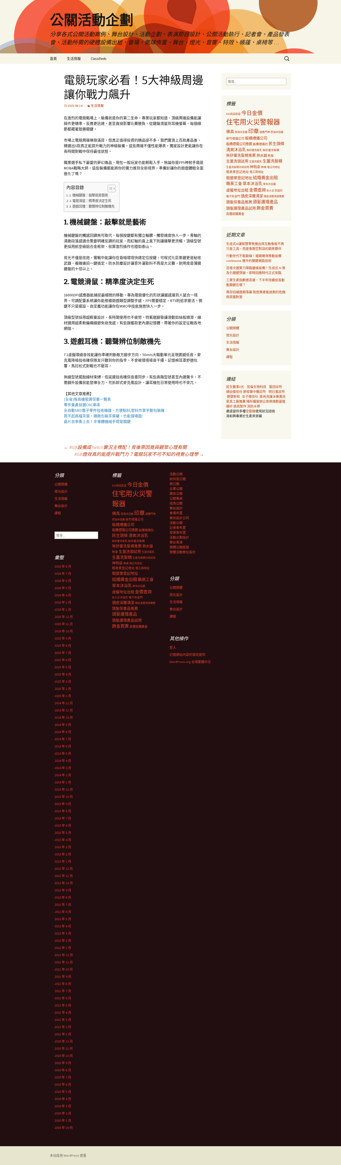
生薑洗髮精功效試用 (237, 167)
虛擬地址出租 (237, 190)
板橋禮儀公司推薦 (239, 144)
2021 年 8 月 (63, 984)
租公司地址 (273, 167)
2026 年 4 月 (63, 595)
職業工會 (234, 183)
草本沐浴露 (269, 184)
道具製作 (240, 406)
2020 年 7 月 (63, 1077)
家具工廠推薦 (236, 401)
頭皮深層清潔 (252, 196)
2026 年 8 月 (63, 566)
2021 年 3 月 (63, 1020)
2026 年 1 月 (63, 609)
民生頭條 (276, 143)
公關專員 (176, 498)
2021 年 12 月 (64, 955)
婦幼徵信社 (234, 391)
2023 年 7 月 (63, 818)
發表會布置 (178, 532)
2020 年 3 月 (63, 1106)
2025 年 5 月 (63, 667)
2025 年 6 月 (63, 660)
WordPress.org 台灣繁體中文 (190, 662)
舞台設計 (232, 349)
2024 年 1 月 (63, 782)
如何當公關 (178, 479)
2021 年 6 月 (63, 998)
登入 (173, 647)
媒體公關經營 (179, 547)
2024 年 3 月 (63, 768)
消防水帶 (253, 406)
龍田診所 (275, 387)
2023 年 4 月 (63, 840)
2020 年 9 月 (63, 1063)
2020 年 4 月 (63, 1099)
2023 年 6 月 (63, 825)
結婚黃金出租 (265, 177)
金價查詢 (257, 190)
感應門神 (265, 132)
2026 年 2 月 (63, 602)
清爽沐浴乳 (236, 149)
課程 (229, 357)
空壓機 (250, 411)
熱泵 (271, 155)
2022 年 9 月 (63, 890)
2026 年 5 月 (63, 588)
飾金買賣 (265, 208)
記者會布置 (178, 528)
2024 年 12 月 (64, 703)
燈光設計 (232, 335)
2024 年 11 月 (64, 710)
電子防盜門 (233, 196)
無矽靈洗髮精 (271, 150)
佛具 (230, 131)
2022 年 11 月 (64, 876)
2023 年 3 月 (63, 847)
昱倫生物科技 (256, 387)
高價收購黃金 (235, 214)
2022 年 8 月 (63, 897)
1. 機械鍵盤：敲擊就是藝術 (88, 195)
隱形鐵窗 (252, 401)
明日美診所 (276, 391)
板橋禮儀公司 (256, 138)
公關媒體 (232, 328)
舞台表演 (176, 542)
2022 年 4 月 (63, 926)
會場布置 (176, 513)
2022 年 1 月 (63, 948)
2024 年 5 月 (63, 753)
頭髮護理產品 (265, 201)
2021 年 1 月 (63, 1034)
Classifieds (98, 58)
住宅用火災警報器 (253, 122)
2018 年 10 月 (64, 1128)
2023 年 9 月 (63, 804)
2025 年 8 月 (63, 645)
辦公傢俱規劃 (269, 401)
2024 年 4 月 (63, 761)
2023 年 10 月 (64, 797)
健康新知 (233, 396)
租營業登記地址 (239, 177)
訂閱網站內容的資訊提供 (187, 654)
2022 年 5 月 (63, 919)
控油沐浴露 (276, 132)
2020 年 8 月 (63, 1070)
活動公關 (176, 474)
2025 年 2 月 (63, 689)
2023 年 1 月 (63, 861)
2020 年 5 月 (63, 1092)
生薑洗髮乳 (255, 161)
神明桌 (255, 167)
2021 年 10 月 (64, 969)
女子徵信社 (250, 396)
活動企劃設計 (179, 537)
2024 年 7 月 (63, 739)
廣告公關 (176, 493)
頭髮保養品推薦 (239, 202)
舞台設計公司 (179, 518)
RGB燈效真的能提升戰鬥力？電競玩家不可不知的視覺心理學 (139, 454)
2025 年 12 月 (64, 617)
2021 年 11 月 (64, 962)
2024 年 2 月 (63, 775)
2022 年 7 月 (63, 904)
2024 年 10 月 (64, 717)
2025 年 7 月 (63, 653)
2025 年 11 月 (64, 624)
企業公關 (176, 489)
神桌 (264, 167)
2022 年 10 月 (64, 883)
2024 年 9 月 (63, 725)
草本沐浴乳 (252, 183)
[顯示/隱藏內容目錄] (109, 188)
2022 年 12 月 (64, 868)
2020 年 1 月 (63, 1120)
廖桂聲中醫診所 (254, 391)
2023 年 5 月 (63, 833)
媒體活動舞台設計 (183, 552)
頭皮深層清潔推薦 (274, 196)
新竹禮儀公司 (235, 138)
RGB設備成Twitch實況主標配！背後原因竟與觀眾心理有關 (125, 447)
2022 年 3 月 (63, 933)
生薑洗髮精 (272, 161)
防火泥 (270, 190)
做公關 (174, 484)
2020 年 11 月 (64, 1048)
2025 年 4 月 (63, 674)
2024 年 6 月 (63, 746)
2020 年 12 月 (64, 1041)
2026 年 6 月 (63, 581)
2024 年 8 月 (63, 732)
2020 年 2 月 (63, 1113)
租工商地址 (257, 172)
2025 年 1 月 (63, 696)
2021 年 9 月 (63, 976)
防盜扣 (279, 190)
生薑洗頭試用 (237, 161)
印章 (253, 131)
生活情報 (74, 58)
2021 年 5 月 (63, 1005)
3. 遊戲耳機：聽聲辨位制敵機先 (92, 206)
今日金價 (252, 113)
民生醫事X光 (235, 387)
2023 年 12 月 (64, 789)
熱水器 (262, 155)
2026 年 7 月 (63, 573)
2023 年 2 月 (63, 854)
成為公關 (176, 503)
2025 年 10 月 (64, 631)
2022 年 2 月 (63, 940)
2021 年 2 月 (63, 1027)
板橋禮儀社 (260, 144)
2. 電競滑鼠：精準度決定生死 (90, 201)
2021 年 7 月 (63, 991)
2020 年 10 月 (64, 1056)
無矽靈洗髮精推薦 (241, 155)
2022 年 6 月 (63, 912)
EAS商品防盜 (233, 114)
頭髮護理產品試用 (241, 208)
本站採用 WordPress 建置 (68, 1155)
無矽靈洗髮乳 (254, 150)
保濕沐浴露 (241, 132)
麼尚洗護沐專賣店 (273, 396)
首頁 (53, 58)
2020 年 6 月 (63, 1084)
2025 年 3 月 (63, 681)
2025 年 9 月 (63, 638)
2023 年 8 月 (63, 811)
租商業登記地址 (237, 172)
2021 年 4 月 (63, 1012)
